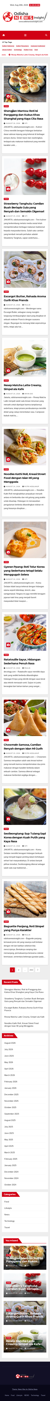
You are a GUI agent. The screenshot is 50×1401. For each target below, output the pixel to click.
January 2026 (10, 1088)
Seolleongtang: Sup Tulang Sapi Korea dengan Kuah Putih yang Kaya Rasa (25, 837)
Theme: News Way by (20, 1389)
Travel (7, 1227)
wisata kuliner (7, 50)
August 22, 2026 (13, 935)
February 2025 (10, 1159)
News (6, 1215)
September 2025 (11, 1114)
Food (6, 106)
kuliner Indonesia (8, 46)
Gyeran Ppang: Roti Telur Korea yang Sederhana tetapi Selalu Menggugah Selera (24, 570)
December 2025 (11, 1095)
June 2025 (9, 1133)
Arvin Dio (28, 394)
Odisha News (33, 1389)
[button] (46, 35)
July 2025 (8, 1127)
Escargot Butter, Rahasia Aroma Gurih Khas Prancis (24, 1315)
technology (18, 50)
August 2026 (10, 1043)
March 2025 (9, 1152)
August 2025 (10, 1120)
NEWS (26, 1395)
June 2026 (9, 1056)
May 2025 (8, 1140)
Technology (9, 1221)
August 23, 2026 (13, 668)
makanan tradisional (38, 46)
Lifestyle (8, 1208)
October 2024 (10, 1185)
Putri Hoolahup (31, 486)
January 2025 (10, 1165)
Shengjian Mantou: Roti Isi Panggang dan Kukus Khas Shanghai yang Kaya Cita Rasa (23, 114)
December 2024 (11, 1172)
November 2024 (11, 1178)
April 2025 (8, 1146)
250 (31, 970)
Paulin (27, 305)
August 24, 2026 (13, 305)
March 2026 (9, 1075)
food (36, 50)
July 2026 (8, 1049)
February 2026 (10, 1082)
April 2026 (8, 1069)
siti (25, 123)
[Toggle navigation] (25, 35)
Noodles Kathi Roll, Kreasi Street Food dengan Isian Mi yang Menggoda (25, 477)
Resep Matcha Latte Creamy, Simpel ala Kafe (24, 1017)
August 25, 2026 (13, 216)
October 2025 (10, 1107)
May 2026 (8, 1062)
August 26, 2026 (13, 123)
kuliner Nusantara (22, 46)
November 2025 (11, 1101)
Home (7, 1395)
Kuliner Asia (28, 50)
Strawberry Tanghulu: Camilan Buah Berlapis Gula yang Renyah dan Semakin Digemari (24, 207)
